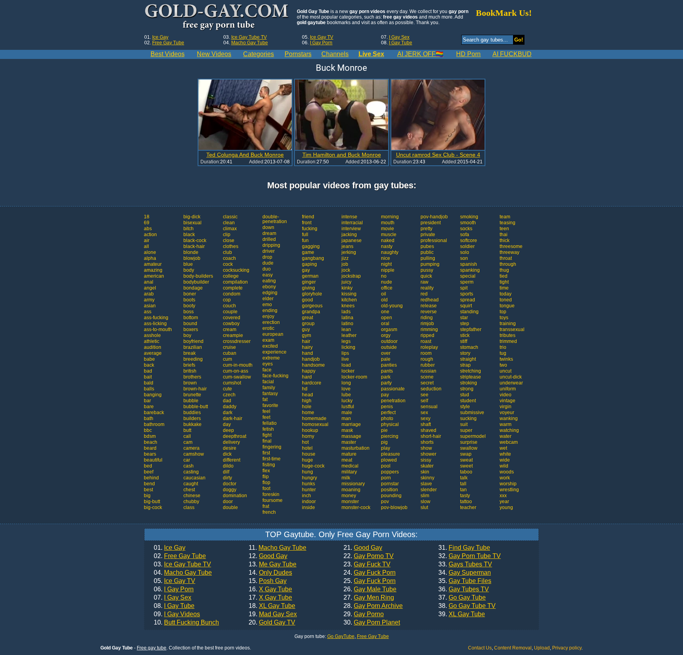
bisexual (192, 222)
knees (348, 305)
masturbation (356, 448)
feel (266, 411)
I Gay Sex (399, 37)
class (188, 507)
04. (183, 573)
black (189, 234)
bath (148, 418)
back (149, 365)
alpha (150, 258)
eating (269, 280)
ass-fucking (156, 317)
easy (267, 275)
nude (386, 282)
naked (387, 240)
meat (347, 460)
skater (427, 466)
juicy (346, 282)
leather (349, 335)
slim (425, 495)
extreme (271, 358)
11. (277, 548)
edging (269, 292)
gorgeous (312, 305)
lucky (347, 400)
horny (308, 436)
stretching (470, 371)
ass (147, 311)
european (272, 334)
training (508, 323)
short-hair (431, 436)
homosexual (315, 424)
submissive (472, 412)
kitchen (349, 299)
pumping (430, 264)
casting (191, 471)
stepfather (470, 329)
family (268, 387)
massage (351, 436)
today (505, 294)
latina (347, 317)
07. (172, 597)
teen (504, 228)
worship (508, 483)
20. (272, 622)
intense (349, 216)
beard (150, 448)
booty (189, 305)
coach (229, 258)
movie (387, 228)
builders (192, 418)
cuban (229, 353)
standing (469, 311)
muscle (388, 234)
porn (386, 477)
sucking (468, 418)
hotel (307, 448)
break (189, 353)
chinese (191, 495)
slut (424, 507)
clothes (230, 246)
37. (462, 597)
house (308, 454)
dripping (271, 245)
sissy (426, 460)
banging (153, 394)
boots (189, 299)
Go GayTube (341, 636)
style (465, 406)
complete (233, 288)
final (267, 441)
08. (174, 606)
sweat (466, 460)
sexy (425, 418)
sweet (466, 466)
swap (466, 454)
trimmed (508, 341)
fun (305, 240)
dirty (227, 477)
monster (350, 501)
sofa (464, 234)
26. (369, 589)
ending (269, 310)
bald (148, 383)
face (267, 369)
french (269, 512)
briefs (189, 365)
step (464, 323)
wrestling (509, 489)
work (505, 477)
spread (467, 299)
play (385, 448)
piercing (389, 436)
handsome (313, 365)
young (506, 507)
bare (149, 406)
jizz (345, 258)
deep (228, 430)
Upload (542, 648)
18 (146, 216)
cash (188, 466)
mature (349, 454)
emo (267, 304)
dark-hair (232, 418)
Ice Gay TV (321, 37)
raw (424, 282)
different (231, 460)
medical (350, 466)
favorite (270, 405)
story (465, 353)
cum (227, 359)
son (464, 258)
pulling (428, 258)
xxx (503, 495)
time (504, 288)
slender (429, 489)
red (424, 294)
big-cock (153, 507)
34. (464, 573)
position (389, 489)
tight (504, 282)
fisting (268, 464)
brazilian (192, 347)
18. (272, 606)
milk (346, 477)
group (308, 323)
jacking (349, 234)
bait (148, 377)
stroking (468, 383)
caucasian (194, 477)
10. (186, 622)
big (147, 495)
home (308, 412)
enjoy (268, 316)
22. (368, 556)
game (308, 252)
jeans (347, 246)
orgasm (389, 329)
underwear (511, 383)
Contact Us (480, 648)
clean (229, 222)
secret (427, 383)
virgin (505, 406)
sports (466, 294)
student (468, 400)
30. (371, 622)
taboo (466, 471)
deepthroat (234, 436)
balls (149, 388)
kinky (347, 288)
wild (504, 466)
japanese (352, 240)
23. (367, 564)
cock (228, 264)
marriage (351, 424)
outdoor (389, 341)
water (505, 436)
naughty (389, 252)
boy (187, 335)
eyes (267, 364)
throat (506, 258)
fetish (268, 429)
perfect (388, 412)
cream (229, 329)
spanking (470, 270)
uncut (505, 371)
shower (428, 454)
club (227, 252)
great (307, 317)
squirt (466, 305)
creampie (233, 335)
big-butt (152, 501)
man (346, 418)
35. (464, 581)
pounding (391, 495)
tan (463, 489)
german (310, 276)
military (349, 471)
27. (368, 597)
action (150, 234)
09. (177, 614)
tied (504, 276)
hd (305, 388)
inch (306, 495)
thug (504, 270)
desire (229, 448)
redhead (430, 299)
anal (148, 282)
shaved (428, 430)
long (346, 383)
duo (266, 269)
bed (148, 466)
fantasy (270, 393)
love (346, 388)
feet (266, 417)
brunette (192, 394)
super (466, 430)
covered (231, 317)
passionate (393, 388)
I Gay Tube (400, 42)
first (266, 453)
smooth (468, 222)
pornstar (390, 483)
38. (467, 606)
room (426, 353)
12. (268, 556)
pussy (427, 270)
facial (268, 381)
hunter (309, 489)
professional (434, 240)
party (386, 383)
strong (467, 388)
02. (180, 556)
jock (346, 270)
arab (149, 294)
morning (390, 216)
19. (273, 614)
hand (307, 353)
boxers (190, 329)
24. (369, 573)
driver (268, 251)
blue (188, 264)
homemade (314, 418)
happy (308, 371)
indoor (309, 501)
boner (189, 294)
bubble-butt (195, 406)
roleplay (429, 347)
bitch (188, 228)
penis (387, 406)
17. (270, 597)
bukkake (192, 424)
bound (190, 323)
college (231, 276)
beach (150, 442)
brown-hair (195, 388)
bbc (148, 430)
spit (464, 288)
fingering (271, 447)
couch (229, 305)
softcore (468, 240)
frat (265, 506)
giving (308, 288)
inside (308, 507)
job (345, 264)
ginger (309, 282)
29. (363, 614)
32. (469, 556)
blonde (190, 252)
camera (191, 448)
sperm (467, 282)
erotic (268, 328)
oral (385, 323)
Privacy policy (566, 648)
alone (150, 252)
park (386, 377)
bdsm (150, 436)
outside (389, 347)
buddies (192, 412)
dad (227, 400)
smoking (469, 216)
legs (346, 341)
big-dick (191, 216)
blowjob (191, 258)
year (504, 501)
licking (348, 347)
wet (503, 448)
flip (265, 476)
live (345, 359)
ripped (427, 335)
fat (265, 399)
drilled (269, 239)
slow (425, 501)
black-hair (194, 246)
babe (149, 359)
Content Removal (513, 648)
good (307, 299)
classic (230, 216)
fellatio (269, 423)
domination (235, 495)
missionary (353, 483)
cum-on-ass (235, 371)
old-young (392, 305)
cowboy (231, 323)
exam (268, 340)
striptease (470, 377)
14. (270, 573)
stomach (469, 347)
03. (182, 564)
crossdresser (237, 341)
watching (509, 430)
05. (174, 581)
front (306, 222)
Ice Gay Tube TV (249, 37)
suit (464, 424)
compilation (235, 282)
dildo (228, 466)
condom (231, 294)
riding (427, 317)
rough (427, 359)
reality (427, 288)
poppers (390, 471)
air (146, 240)
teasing (507, 222)
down (268, 227)
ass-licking (155, 323)
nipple (387, 270)
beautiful (153, 460)
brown (190, 383)
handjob (311, 359)
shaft (426, 424)
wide (505, 460)
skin (425, 471)
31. (464, 548)
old (384, 299)
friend (308, 216)
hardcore (311, 383)
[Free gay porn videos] (217, 17)
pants (387, 371)
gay (306, 270)
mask (347, 430)
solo (464, 252)
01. (169, 548)
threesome (511, 246)
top (503, 311)
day (227, 424)
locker (348, 371)
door (228, 501)
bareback (154, 412)
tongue (507, 305)
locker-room (354, 377)
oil (383, 294)
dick (227, 454)
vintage (507, 400)
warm (505, 424)
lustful (348, 406)
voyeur (507, 412)
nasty (386, 246)
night (386, 264)
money (349, 495)
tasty (465, 495)
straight (468, 359)
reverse (429, 311)
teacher (468, 507)
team (505, 216)
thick (504, 240)
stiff (463, 341)
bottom (190, 317)
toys (504, 317)
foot (266, 488)
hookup (310, 430)
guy (306, 329)
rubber (428, 365)
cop (227, 299)
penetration (393, 400)
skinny (427, 477)
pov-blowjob (394, 507)
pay (385, 394)
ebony (269, 286)
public (427, 252)
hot (305, 442)
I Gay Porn (321, 42)
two (503, 365)
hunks (308, 483)
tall (463, 483)
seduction (431, 388)
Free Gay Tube (168, 42)
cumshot (232, 383)
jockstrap (351, 276)
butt (187, 430)
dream (269, 233)
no (384, 276)
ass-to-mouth (158, 329)
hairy (307, 347)
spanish (468, 264)
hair (306, 341)
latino (347, 323)
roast (426, 341)
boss (188, 311)
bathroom (154, 424)
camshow (193, 454)
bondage (193, 288)
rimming (429, 329)
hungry (309, 477)
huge (307, 460)
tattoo (466, 501)
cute (227, 388)
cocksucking (236, 270)
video (505, 394)
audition (152, 347)
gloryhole (312, 294)
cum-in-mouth (238, 365)
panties (389, 365)
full (305, 234)
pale (386, 359)
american (154, 276)
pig (384, 442)
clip (226, 234)
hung (307, 471)
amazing (153, 270)
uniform (508, 388)
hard (307, 377)
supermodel (473, 436)
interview (351, 228)
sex (424, 412)
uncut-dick (511, 377)
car (186, 460)
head (307, 394)
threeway (509, 252)
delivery (231, 442)
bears (150, 454)
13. (272, 564)
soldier (467, 246)
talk (464, 477)
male (347, 412)
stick (465, 335)
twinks (506, 359)
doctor (229, 483)
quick (426, 276)
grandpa (311, 311)
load (346, 365)
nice (385, 258)
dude (268, 263)
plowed (389, 460)
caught (190, 483)
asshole (152, 335)
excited (270, 346)
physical (390, 424)
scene (427, 377)
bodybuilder (196, 282)
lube (346, 394)
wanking (509, 418)
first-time (271, 458)
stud (464, 394)
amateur (153, 264)
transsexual (512, 329)
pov (385, 501)
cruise (229, 347)
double (230, 507)
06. (174, 589)
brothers (192, 377)
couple (230, 311)
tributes (507, 335)
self (424, 400)
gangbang (313, 258)
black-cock (194, 240)
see (424, 394)
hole (306, 406)
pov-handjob (434, 216)
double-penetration (274, 219)
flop (266, 482)
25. (369, 581)
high (306, 400)
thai (504, 234)
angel (150, 288)
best (148, 489)
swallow (468, 448)
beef (148, 471)
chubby (191, 501)
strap (465, 365)
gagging (311, 246)
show (426, 448)
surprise (468, 442)
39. (461, 614)
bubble (190, 400)
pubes (427, 246)
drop (267, 257)
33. (465, 564)
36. (463, 589)
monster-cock (356, 507)
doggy (229, 489)
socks (466, 228)
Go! (518, 40)
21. (362, 548)
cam (187, 442)
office (386, 288)
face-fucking (275, 375)
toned (506, 299)
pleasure (390, 454)
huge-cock (313, 466)
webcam (509, 442)
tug (503, 353)
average (153, 353)
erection (271, 322)
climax (230, 228)
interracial (352, 222)
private (428, 234)
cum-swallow (237, 377)
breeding (193, 359)
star (464, 317)
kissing (349, 294)
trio (503, 347)
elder (268, 298)
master (349, 442)
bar (147, 400)
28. (373, 606)
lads (346, 311)
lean (346, 329)
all (146, 246)
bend (149, 483)
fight (267, 435)
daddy (229, 406)
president (431, 222)
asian (150, 305)
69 (146, 222)
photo (387, 418)
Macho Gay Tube (249, 42)
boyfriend (193, 341)
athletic (151, 341)
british (189, 371)
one (385, 311)
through (508, 264)
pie (384, 430)
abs (148, 228)
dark (227, 412)
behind (151, 477)
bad (148, 371)
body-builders (198, 276)
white (505, 454)
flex (266, 470)
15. (268, 581)
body (188, 270)
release (429, 305)
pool (386, 466)
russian (428, 371)
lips (345, 353)
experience (274, 352)
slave (426, 483)
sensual (429, 406)
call (187, 436)
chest (189, 489)
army (149, 299)
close (228, 240)
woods (507, 471)
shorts (427, 442)
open (386, 317)
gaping (309, 264)
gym (306, 335)
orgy (386, 335)
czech (229, 394)
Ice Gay (160, 37)
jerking (349, 252)
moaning (351, 489)
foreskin (270, 494)
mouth (387, 222)
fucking (309, 228)
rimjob (427, 323)
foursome (272, 500)
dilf (226, 471)
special (467, 276)
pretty (426, 228)
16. (270, 589)
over (386, 353)
